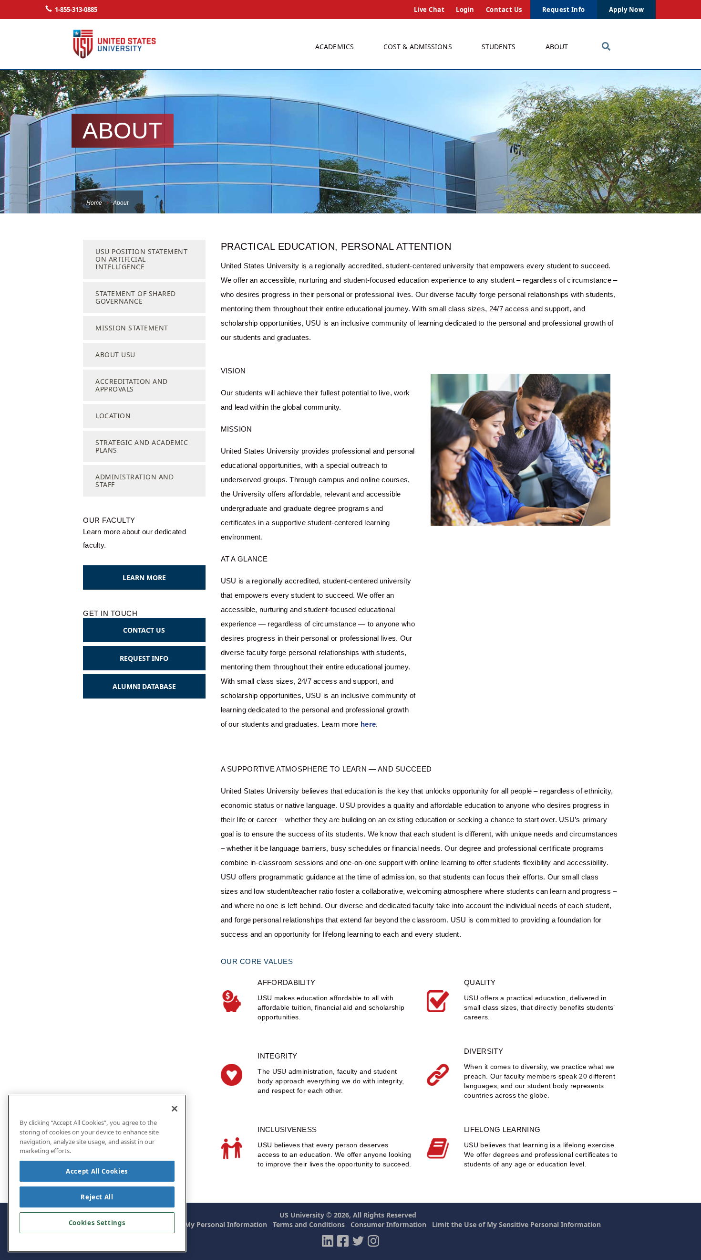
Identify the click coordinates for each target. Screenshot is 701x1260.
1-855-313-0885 (76, 9)
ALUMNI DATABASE (144, 686)
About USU (115, 354)
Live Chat (429, 9)
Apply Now (626, 9)
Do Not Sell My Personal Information (206, 1224)
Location (113, 415)
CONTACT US (144, 630)
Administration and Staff (134, 480)
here (368, 724)
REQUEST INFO (144, 658)
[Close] (174, 1108)
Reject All (97, 1197)
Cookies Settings (97, 1222)
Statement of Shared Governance (135, 297)
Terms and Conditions (309, 1224)
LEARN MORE (144, 577)
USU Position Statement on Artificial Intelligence (141, 259)
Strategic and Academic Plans (141, 446)
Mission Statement (131, 327)
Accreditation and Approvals (131, 385)
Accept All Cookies (97, 1171)
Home (94, 203)
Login (465, 9)
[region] (97, 1173)
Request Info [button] (563, 9)
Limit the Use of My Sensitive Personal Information (516, 1224)
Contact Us (504, 9)
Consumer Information (388, 1224)
